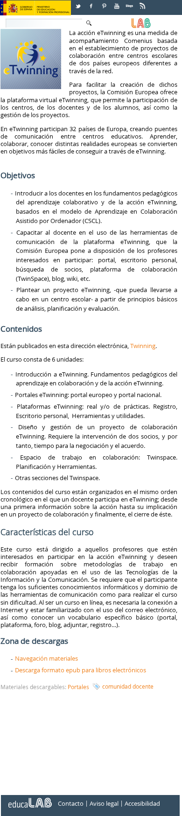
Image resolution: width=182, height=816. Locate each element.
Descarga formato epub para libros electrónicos (80, 670)
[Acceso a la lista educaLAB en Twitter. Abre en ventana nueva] (79, 2)
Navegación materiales (46, 658)
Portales (78, 686)
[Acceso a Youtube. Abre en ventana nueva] (118, 2)
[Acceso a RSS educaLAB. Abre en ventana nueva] (143, 2)
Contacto (71, 804)
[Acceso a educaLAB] (29, 799)
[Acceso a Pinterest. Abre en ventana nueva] (104, 2)
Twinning (142, 346)
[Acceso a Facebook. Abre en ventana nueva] (92, 2)
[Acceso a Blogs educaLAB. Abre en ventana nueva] (130, 2)
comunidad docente (128, 686)
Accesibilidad (142, 804)
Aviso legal (104, 804)
